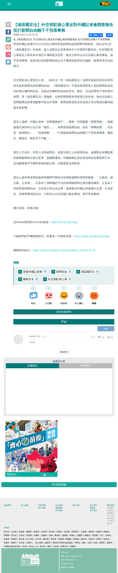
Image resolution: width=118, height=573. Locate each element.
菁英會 (53, 539)
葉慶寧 (80, 535)
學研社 (77, 543)
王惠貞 (21, 535)
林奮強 (73, 546)
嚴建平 (14, 543)
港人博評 (93, 505)
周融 (51, 535)
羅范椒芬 (75, 532)
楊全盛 (21, 539)
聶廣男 (102, 543)
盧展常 (109, 543)
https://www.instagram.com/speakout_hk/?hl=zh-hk (64, 250)
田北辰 (14, 535)
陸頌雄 (106, 539)
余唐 (90, 543)
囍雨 (95, 543)
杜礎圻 (29, 543)
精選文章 (64, 546)
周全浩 (6, 532)
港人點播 (24, 505)
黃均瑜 (38, 539)
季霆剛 (6, 535)
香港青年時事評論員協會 (62, 543)
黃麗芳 (6, 543)
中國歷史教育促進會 (12, 546)
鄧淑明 (14, 539)
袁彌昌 (36, 535)
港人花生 (76, 505)
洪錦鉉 (98, 539)
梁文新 (42, 546)
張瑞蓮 (21, 532)
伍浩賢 (14, 532)
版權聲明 (110, 513)
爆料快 (109, 524)
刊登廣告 (110, 521)
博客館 (92, 508)
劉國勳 (68, 539)
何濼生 (59, 532)
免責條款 (110, 510)
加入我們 (110, 516)
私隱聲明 (110, 508)
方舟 (101, 535)
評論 (106, 328)
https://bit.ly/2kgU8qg (64, 222)
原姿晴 (44, 532)
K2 (37, 546)
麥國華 (29, 532)
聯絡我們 (110, 518)
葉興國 (61, 539)
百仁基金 (30, 539)
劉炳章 (36, 532)
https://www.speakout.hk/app (91, 236)
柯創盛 (76, 539)
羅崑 (49, 546)
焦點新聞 (7, 505)
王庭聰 (83, 532)
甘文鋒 (21, 543)
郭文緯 (51, 532)
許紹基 (56, 546)
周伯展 (29, 535)
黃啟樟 (6, 539)
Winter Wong (28, 546)
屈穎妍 (44, 535)
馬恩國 (95, 535)
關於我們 (110, 505)
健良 (84, 543)
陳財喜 (83, 539)
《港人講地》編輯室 (42, 543)
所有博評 (93, 510)
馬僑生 (72, 535)
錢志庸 (46, 539)
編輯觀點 (59, 508)
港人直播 (41, 508)
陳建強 (87, 535)
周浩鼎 (91, 539)
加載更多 (63, 352)
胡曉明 (91, 532)
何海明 (98, 532)
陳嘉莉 (57, 535)
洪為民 (108, 535)
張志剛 (66, 532)
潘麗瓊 (65, 535)
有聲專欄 (41, 505)
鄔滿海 (106, 532)
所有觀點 (59, 510)
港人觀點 (59, 505)
